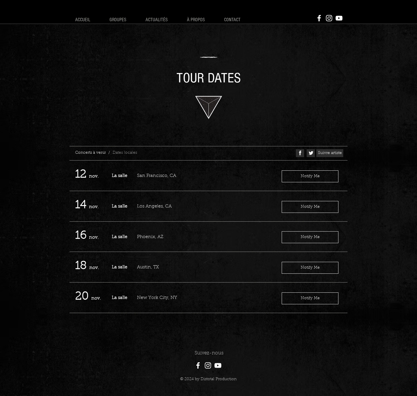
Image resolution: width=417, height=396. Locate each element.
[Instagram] (329, 18)
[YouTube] (339, 18)
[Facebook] (319, 18)
